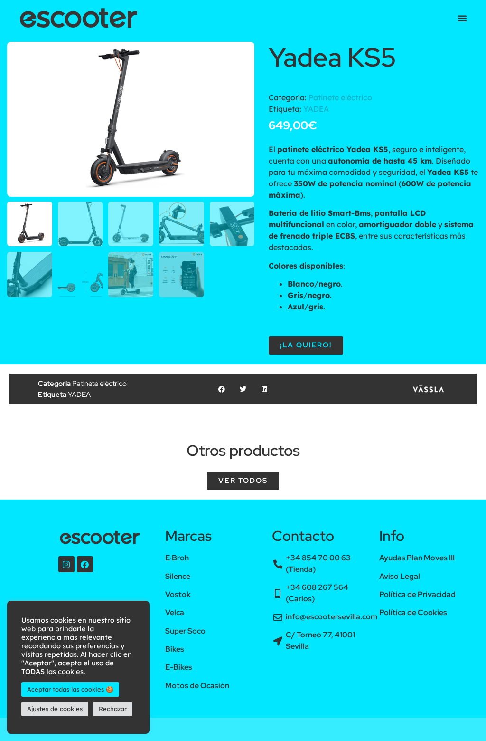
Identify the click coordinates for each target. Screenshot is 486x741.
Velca (174, 612)
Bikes (174, 649)
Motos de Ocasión (197, 686)
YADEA (316, 109)
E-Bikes (178, 667)
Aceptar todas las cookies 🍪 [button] (70, 689)
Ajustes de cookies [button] (55, 708)
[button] (462, 18)
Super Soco (185, 631)
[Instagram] (66, 564)
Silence (177, 576)
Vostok (178, 594)
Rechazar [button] (113, 708)
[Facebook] (85, 564)
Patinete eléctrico (340, 97)
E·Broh (177, 558)
